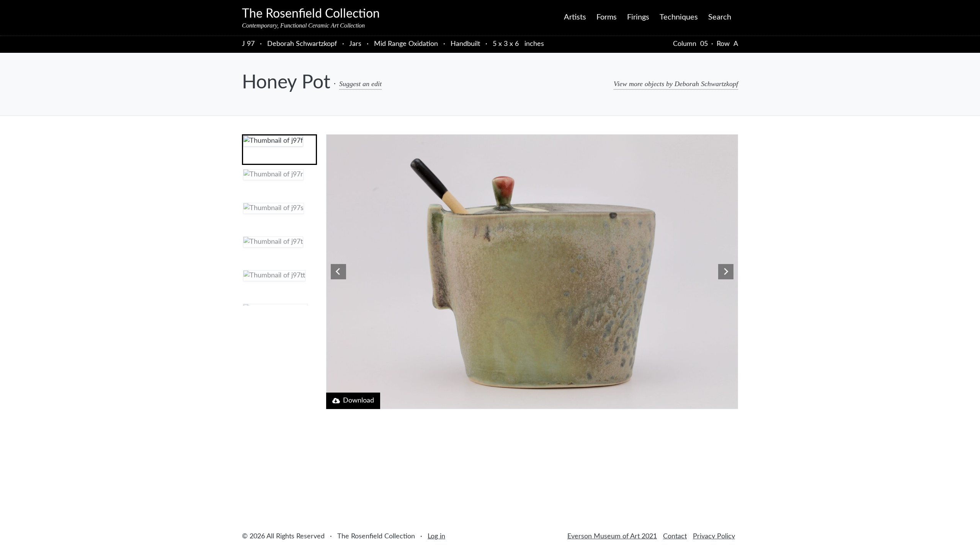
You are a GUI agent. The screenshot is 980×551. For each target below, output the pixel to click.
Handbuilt (465, 44)
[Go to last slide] (338, 271)
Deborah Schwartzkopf (303, 44)
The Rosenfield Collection (311, 14)
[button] (279, 149)
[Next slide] (725, 271)
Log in (436, 536)
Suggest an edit (360, 84)
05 (704, 44)
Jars (355, 44)
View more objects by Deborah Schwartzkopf (676, 84)
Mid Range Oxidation (406, 44)
